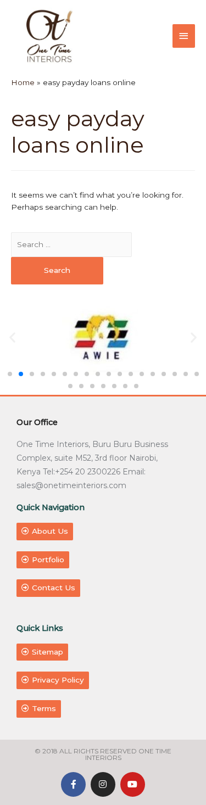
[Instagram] (103, 784)
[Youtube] (132, 784)
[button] (10, 374)
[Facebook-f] (73, 784)
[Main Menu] (184, 36)
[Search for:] (71, 244)
